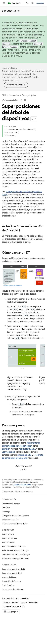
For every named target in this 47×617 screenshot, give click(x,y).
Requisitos (6, 508)
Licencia (23, 602)
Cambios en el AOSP (11, 56)
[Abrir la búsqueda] (27, 3)
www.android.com (9, 577)
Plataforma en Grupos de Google (15, 550)
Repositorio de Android (11, 504)
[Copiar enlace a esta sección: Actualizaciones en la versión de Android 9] (23, 230)
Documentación (11, 11)
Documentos (14, 95)
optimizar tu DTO (27, 449)
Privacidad (33, 602)
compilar (6, 449)
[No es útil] (25, 100)
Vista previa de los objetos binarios (15, 516)
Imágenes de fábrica (10, 520)
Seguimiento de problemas (12, 589)
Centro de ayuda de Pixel (12, 573)
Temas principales (29, 95)
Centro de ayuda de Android (13, 569)
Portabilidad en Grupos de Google (15, 558)
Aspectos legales (11, 602)
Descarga (6, 512)
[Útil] (21, 100)
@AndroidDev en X (9, 538)
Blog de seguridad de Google (13, 546)
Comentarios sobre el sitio (14, 606)
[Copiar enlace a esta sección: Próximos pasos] (27, 425)
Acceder (40, 3)
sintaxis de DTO (24, 455)
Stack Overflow (8, 585)
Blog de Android (8, 542)
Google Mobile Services (11, 581)
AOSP (4, 95)
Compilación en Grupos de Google (16, 554)
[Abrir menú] (4, 3)
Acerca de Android (9, 598)
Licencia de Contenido (22, 485)
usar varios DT (8, 452)
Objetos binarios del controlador (14, 524)
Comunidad (24, 598)
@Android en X (8, 534)
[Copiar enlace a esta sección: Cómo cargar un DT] (32, 252)
